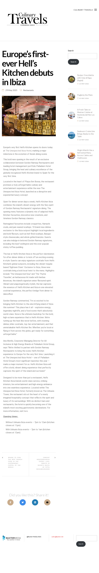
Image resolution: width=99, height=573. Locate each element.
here (26, 411)
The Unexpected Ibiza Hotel (18, 150)
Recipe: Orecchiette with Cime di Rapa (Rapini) (85, 77)
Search (71, 51)
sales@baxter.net (57, 537)
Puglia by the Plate (85, 95)
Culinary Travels (83, 10)
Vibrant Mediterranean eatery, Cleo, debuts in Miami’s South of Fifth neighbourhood (43, 463)
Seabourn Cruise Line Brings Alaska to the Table (86, 134)
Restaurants (28, 90)
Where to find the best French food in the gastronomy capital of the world (15, 462)
